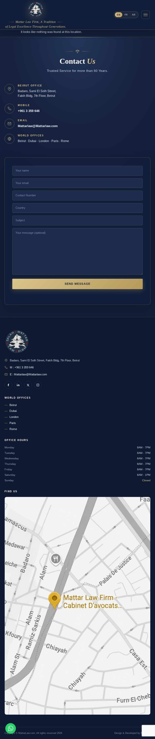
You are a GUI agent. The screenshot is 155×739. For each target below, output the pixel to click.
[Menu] (145, 15)
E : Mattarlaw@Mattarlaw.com (28, 374)
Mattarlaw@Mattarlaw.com (38, 126)
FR (126, 14)
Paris (12, 423)
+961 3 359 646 (29, 111)
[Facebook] (8, 385)
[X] (28, 385)
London (14, 416)
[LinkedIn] (18, 385)
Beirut (13, 405)
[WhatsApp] (10, 728)
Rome (13, 429)
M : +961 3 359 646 (22, 367)
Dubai (13, 410)
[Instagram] (38, 385)
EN (118, 14)
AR (134, 14)
